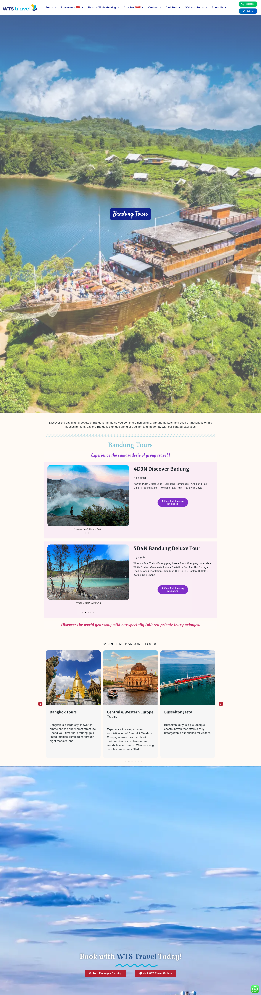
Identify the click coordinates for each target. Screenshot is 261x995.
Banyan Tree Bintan (124, 712)
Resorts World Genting (102, 7)
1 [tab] (125, 761)
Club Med (171, 7)
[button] (51, 498)
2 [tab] (128, 761)
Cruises (153, 7)
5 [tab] (138, 761)
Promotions (70, 7)
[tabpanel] (73, 704)
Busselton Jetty (63, 712)
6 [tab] (141, 761)
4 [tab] (135, 761)
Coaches (132, 7)
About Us (217, 7)
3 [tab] (132, 761)
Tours (49, 7)
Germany (172, 712)
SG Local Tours (194, 7)
